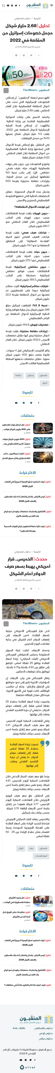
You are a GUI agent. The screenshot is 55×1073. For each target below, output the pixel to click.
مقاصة (18, 375)
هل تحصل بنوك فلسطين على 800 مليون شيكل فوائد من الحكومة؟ (16, 429)
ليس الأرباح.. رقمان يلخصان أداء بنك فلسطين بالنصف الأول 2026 (27, 499)
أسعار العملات (41, 856)
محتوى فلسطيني (23, 18)
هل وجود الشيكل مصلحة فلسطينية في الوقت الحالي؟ (17, 902)
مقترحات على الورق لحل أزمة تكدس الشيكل (16, 915)
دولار (31, 848)
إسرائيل (30, 375)
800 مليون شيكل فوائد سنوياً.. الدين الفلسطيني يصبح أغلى (16, 444)
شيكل (20, 848)
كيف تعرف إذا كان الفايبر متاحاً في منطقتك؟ (27, 985)
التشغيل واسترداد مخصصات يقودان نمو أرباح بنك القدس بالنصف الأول (27, 514)
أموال (44, 383)
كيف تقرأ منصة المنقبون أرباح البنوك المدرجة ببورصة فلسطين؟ (27, 529)
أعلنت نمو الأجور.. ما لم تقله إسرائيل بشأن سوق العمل (16, 456)
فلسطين (43, 375)
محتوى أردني (46, 1034)
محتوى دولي (46, 1039)
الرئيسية (37, 18)
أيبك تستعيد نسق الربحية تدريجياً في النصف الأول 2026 (27, 484)
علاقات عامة (19, 1028)
